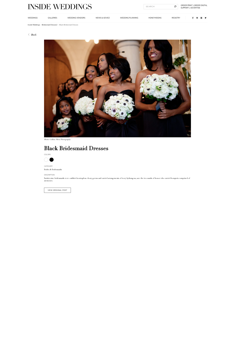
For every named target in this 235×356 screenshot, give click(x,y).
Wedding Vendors (76, 18)
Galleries (52, 18)
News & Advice (103, 18)
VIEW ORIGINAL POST (57, 190)
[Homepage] (60, 6)
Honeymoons (155, 18)
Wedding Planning (129, 18)
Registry (176, 18)
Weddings (33, 18)
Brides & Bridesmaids (53, 170)
